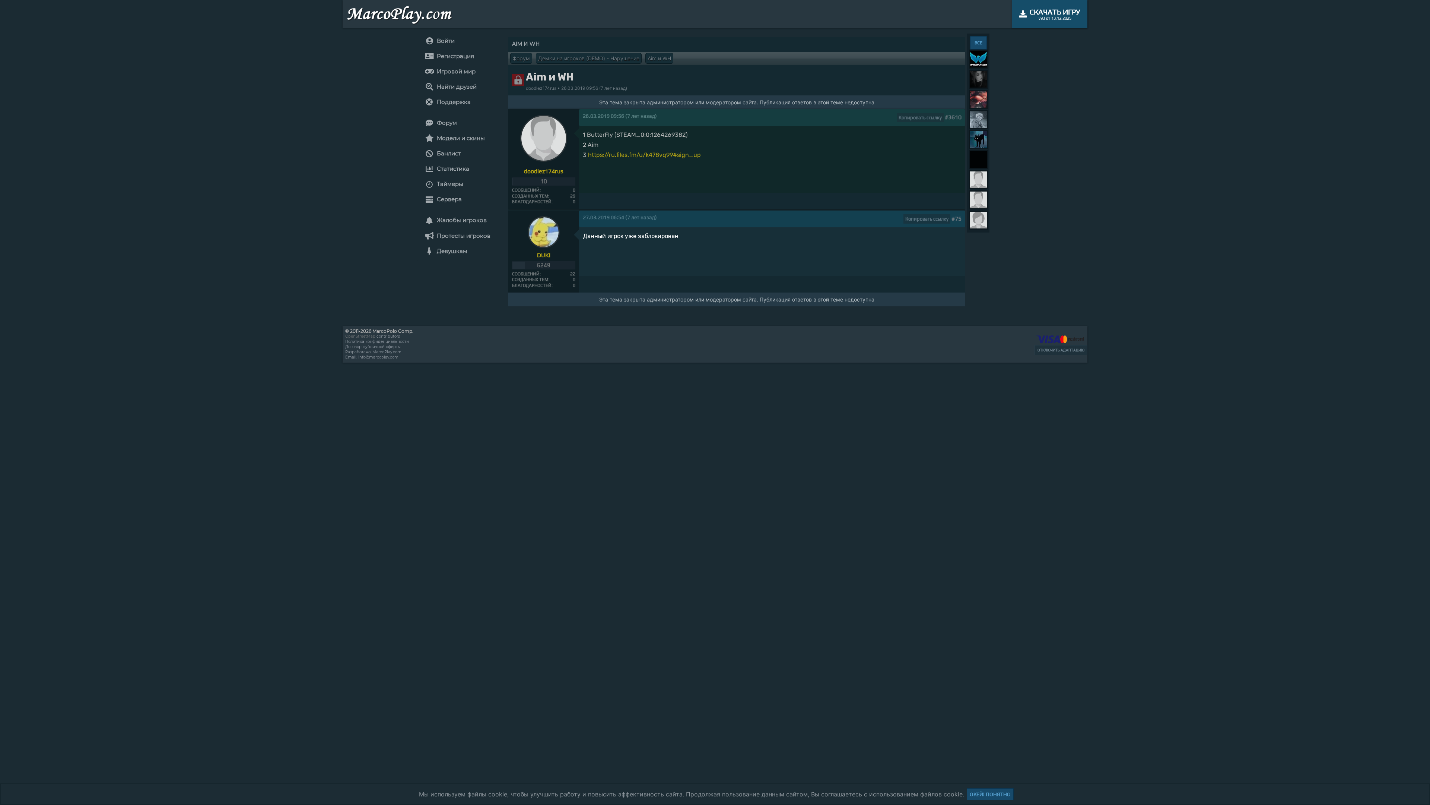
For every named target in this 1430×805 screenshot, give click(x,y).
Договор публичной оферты (373, 346)
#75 (956, 218)
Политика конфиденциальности (377, 341)
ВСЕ (978, 42)
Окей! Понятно (990, 794)
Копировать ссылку (920, 117)
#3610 (953, 117)
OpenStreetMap (360, 336)
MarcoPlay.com (386, 352)
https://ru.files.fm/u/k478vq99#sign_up (644, 154)
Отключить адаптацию (1060, 350)
